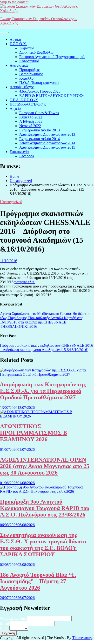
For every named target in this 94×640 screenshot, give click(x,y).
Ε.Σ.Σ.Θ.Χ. (18, 44)
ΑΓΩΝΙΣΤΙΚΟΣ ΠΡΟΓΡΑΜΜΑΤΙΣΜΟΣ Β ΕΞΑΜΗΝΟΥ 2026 (33, 432)
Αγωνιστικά (19, 65)
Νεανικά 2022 (30, 126)
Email (4, 623)
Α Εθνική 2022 (30, 121)
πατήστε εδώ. (24, 282)
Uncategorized (11, 202)
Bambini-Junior (31, 74)
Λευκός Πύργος (22, 87)
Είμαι (4, 628)
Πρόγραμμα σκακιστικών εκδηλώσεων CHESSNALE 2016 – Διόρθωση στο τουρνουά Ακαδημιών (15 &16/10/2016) (46, 347)
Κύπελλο (26, 78)
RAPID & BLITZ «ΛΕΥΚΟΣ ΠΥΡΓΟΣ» (51, 96)
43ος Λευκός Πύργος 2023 (39, 91)
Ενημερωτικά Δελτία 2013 (39, 130)
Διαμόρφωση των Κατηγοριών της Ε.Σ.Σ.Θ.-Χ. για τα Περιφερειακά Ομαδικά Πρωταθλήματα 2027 (43, 390)
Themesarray (82, 638)
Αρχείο (15, 108)
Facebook (26, 156)
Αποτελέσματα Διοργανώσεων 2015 (47, 147)
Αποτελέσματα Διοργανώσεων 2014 (47, 143)
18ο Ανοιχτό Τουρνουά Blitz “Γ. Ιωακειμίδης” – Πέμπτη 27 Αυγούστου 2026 (38, 581)
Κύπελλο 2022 (30, 117)
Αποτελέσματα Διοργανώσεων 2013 (47, 134)
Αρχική (15, 39)
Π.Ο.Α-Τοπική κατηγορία (39, 83)
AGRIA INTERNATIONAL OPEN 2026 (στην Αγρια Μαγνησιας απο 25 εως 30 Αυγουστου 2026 (44, 466)
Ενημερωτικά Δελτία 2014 (39, 139)
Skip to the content (14, 2)
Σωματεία (26, 48)
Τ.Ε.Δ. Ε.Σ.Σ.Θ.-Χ (24, 100)
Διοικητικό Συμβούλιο (36, 52)
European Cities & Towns (39, 113)
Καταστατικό (29, 61)
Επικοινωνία (19, 152)
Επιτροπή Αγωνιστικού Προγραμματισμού (52, 57)
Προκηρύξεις (29, 70)
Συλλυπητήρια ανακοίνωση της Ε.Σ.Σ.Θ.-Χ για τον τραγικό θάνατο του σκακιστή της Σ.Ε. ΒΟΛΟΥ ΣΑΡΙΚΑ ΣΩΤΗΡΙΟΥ (43, 545)
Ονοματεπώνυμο (13, 618)
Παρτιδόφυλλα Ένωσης (28, 104)
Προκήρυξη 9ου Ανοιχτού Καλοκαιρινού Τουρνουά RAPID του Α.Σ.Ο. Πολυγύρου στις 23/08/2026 (44, 508)
